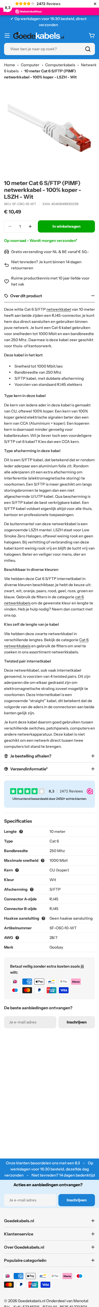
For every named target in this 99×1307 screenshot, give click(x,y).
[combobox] (49, 49)
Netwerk (88, 64)
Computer (30, 64)
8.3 (77, 1163)
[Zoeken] (88, 49)
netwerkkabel (58, 309)
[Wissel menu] (7, 35)
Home (9, 64)
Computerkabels (60, 64)
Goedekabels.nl (31, 1300)
